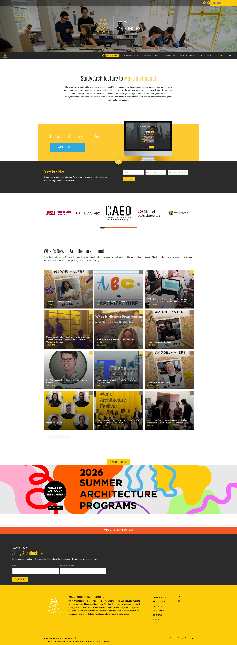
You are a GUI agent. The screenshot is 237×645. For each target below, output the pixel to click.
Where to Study (159, 597)
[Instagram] (179, 601)
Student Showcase (157, 620)
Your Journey (158, 611)
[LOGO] (5, 55)
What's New (157, 606)
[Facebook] (179, 597)
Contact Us (157, 615)
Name (15, 565)
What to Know (159, 602)
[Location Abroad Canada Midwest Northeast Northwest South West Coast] (133, 173)
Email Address (67, 565)
